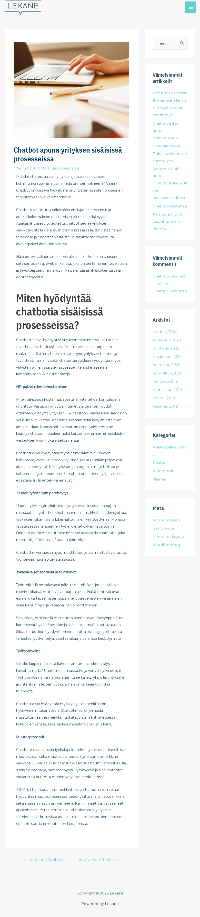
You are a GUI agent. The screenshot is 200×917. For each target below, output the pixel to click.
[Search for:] (170, 43)
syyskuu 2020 (165, 331)
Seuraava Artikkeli (99, 859)
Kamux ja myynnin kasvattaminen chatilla (170, 221)
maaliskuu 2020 (167, 356)
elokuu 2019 (164, 398)
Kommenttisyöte (168, 536)
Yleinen (23, 168)
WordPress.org (166, 545)
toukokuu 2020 (167, 340)
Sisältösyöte (163, 528)
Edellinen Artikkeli (43, 859)
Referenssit (163, 471)
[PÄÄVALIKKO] (191, 7)
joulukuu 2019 (165, 381)
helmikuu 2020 (166, 364)
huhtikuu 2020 (166, 348)
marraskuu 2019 (167, 389)
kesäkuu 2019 (165, 406)
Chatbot (160, 462)
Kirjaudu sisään (166, 520)
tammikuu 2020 (167, 373)
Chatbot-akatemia (170, 206)
